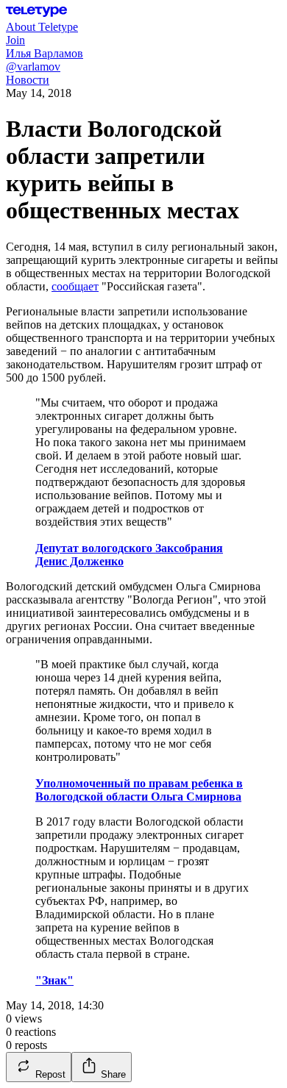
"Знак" (54, 980)
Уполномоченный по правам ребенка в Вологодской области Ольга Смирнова (139, 790)
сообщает (75, 286)
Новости (27, 80)
